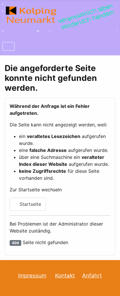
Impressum (32, 275)
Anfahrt (92, 275)
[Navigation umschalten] (8, 46)
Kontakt (65, 275)
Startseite (29, 204)
